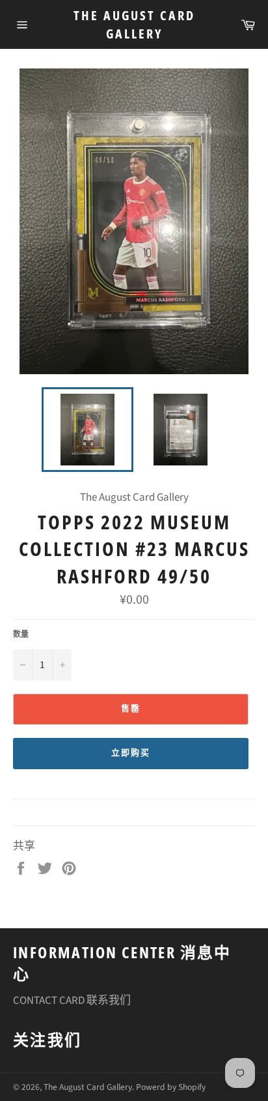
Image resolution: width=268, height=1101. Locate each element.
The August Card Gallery (134, 24)
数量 (21, 635)
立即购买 (130, 753)
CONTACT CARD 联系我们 (72, 1000)
